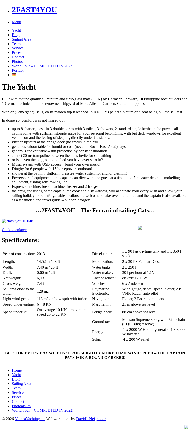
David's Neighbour (91, 419)
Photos (17, 61)
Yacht (16, 30)
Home (17, 370)
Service (18, 48)
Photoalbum (21, 406)
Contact (18, 57)
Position (18, 70)
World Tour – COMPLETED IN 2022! (42, 66)
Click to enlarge (14, 230)
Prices (16, 52)
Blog (16, 35)
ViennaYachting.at (30, 419)
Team (16, 44)
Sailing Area (21, 39)
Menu (16, 22)
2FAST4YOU (34, 9)
